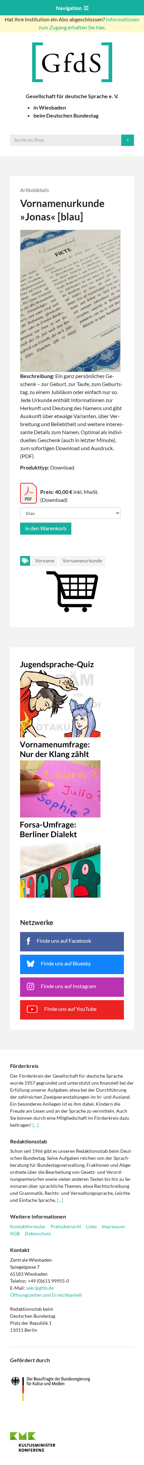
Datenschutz (38, 1233)
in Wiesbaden (49, 107)
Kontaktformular (28, 1226)
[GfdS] (72, 62)
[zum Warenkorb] (72, 584)
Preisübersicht (66, 1226)
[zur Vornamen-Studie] (72, 777)
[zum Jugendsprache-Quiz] (72, 697)
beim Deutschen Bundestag (65, 115)
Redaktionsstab (28, 1141)
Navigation (70, 8)
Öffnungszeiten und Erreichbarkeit (46, 1295)
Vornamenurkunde (82, 560)
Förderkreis (24, 1066)
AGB (15, 1233)
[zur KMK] (72, 1441)
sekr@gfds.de (40, 1288)
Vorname (44, 560)
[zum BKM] (72, 1389)
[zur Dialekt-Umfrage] (72, 857)
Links (91, 1226)
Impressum (113, 1226)
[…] (35, 1125)
